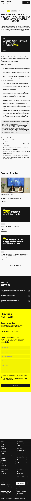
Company (3, 444)
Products (3, 451)
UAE (18, 459)
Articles (3, 458)
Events (3, 456)
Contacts (3, 465)
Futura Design (21, 476)
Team (2, 446)
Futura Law (20, 473)
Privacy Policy (23, 375)
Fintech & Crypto (21, 450)
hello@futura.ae (5, 484)
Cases (2, 453)
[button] (26, 2)
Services (3, 448)
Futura (18, 471)
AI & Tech (19, 448)
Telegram (3, 473)
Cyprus (19, 462)
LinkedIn (3, 471)
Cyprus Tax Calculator (7, 463)
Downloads (4, 460)
